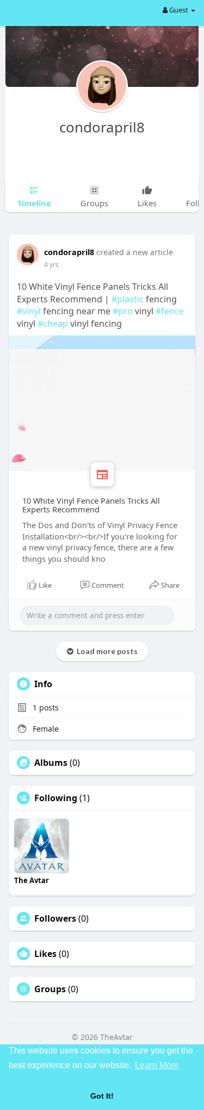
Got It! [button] (102, 1096)
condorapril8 (102, 127)
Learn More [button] (157, 1065)
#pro (123, 311)
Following (55, 798)
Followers (55, 918)
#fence (170, 311)
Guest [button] (179, 10)
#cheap (53, 323)
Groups (50, 989)
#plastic (128, 299)
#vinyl (29, 311)
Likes (45, 953)
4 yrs (51, 264)
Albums (50, 762)
